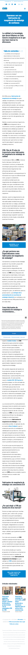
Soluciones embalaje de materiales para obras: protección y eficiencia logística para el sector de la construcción (20, 603)
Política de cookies (7, 337)
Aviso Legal (22, 337)
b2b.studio (20, 619)
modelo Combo (11, 341)
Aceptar (14, 333)
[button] (26, 317)
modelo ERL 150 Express (14, 380)
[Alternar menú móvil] (25, 8)
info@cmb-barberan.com (18, 1)
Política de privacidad (15, 337)
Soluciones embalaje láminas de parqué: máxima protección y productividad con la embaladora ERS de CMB (7, 603)
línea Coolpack (13, 426)
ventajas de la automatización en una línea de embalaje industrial (12, 295)
